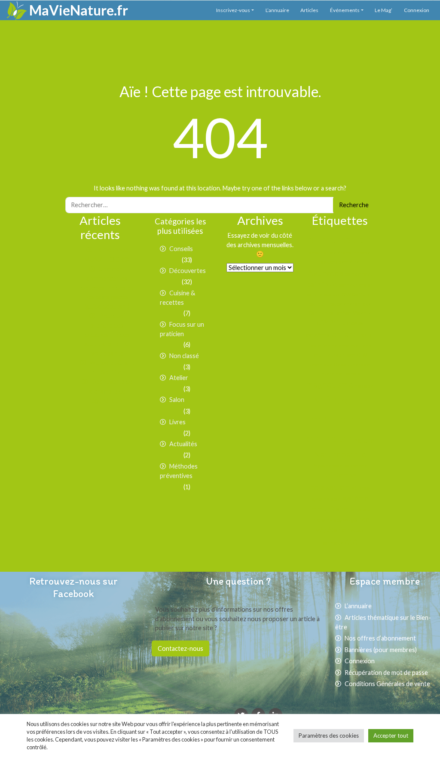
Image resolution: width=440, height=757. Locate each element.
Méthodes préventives (179, 471)
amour (316, 252)
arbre (330, 252)
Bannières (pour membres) (381, 649)
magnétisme (329, 384)
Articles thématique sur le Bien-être (383, 622)
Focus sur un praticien (182, 329)
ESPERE (366, 335)
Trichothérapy (326, 520)
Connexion (416, 10)
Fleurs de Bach (340, 355)
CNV (346, 294)
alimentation (340, 239)
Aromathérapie (354, 252)
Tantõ (355, 509)
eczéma (318, 335)
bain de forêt (359, 274)
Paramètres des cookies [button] (329, 735)
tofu (366, 509)
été (351, 541)
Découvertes (187, 270)
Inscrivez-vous (233, 10)
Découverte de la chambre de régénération (111, 391)
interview (331, 373)
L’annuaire (277, 10)
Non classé (184, 355)
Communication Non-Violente (340, 313)
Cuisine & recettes (177, 297)
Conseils (181, 248)
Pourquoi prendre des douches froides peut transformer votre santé (107, 334)
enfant (344, 334)
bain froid (322, 284)
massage (363, 386)
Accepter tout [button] (390, 735)
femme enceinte (340, 345)
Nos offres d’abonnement (380, 638)
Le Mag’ (383, 10)
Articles (309, 10)
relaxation (330, 486)
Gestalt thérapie (352, 364)
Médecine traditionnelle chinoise (342, 418)
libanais (351, 373)
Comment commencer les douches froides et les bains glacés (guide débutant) (107, 287)
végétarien (333, 529)
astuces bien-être (340, 261)
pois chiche (356, 465)
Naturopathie (340, 454)
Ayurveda (325, 272)
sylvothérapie (326, 499)
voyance (356, 519)
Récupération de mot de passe (386, 672)
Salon (176, 399)
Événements (345, 10)
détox (357, 323)
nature (363, 440)
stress (360, 487)
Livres (177, 422)
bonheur (348, 285)
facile (315, 345)
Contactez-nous (180, 648)
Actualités (183, 443)
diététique (333, 322)
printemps (340, 474)
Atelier (178, 377)
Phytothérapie (327, 465)
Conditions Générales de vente (387, 683)
